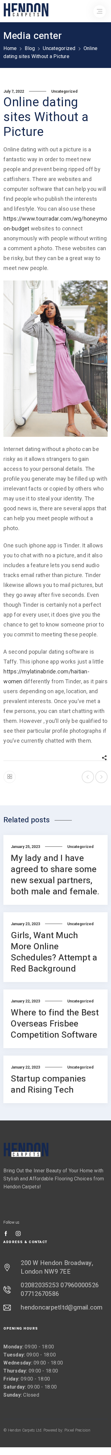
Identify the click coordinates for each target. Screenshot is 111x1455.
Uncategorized (59, 48)
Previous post (88, 777)
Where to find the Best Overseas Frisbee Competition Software (55, 1023)
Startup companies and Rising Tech (48, 1084)
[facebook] (6, 1234)
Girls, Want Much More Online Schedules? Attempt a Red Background (54, 952)
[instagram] (18, 1234)
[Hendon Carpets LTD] (26, 1150)
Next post (101, 777)
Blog (30, 48)
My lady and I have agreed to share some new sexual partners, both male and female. (55, 875)
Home (10, 48)
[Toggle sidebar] (9, 777)
